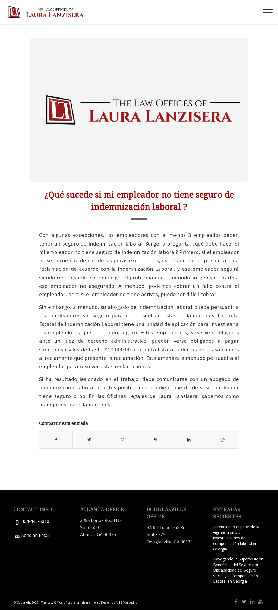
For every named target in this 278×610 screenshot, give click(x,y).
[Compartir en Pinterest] (155, 439)
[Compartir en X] (89, 439)
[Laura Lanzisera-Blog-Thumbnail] (139, 110)
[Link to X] (244, 602)
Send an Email (35, 535)
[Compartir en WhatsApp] (122, 439)
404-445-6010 (35, 521)
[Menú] (266, 12)
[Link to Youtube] (260, 602)
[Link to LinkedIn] (252, 602)
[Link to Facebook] (236, 602)
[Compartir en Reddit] (222, 439)
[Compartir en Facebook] (55, 439)
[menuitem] (266, 12)
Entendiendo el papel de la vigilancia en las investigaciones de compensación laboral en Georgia (236, 538)
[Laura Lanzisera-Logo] (46, 12)
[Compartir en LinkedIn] (188, 439)
